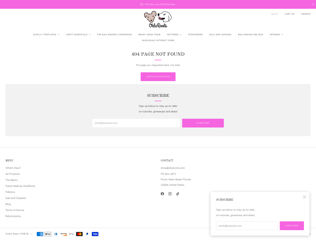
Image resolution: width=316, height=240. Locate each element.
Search (306, 14)
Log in (274, 14)
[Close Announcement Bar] (313, 4)
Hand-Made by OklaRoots (20, 186)
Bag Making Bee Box (250, 34)
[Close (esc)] (304, 197)
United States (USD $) (17, 234)
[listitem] (158, 4)
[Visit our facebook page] (162, 194)
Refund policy (13, 216)
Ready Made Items (149, 34)
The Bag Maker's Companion (114, 34)
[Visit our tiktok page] (177, 194)
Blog (8, 204)
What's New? (13, 168)
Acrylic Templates (44, 34)
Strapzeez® (195, 34)
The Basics (11, 180)
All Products (12, 174)
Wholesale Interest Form (158, 40)
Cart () (289, 14)
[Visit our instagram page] (170, 194)
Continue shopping (158, 76)
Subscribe (291, 225)
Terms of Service (14, 210)
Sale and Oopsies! (220, 34)
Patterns (173, 34)
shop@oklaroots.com (173, 168)
